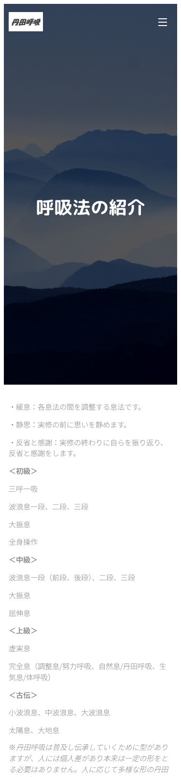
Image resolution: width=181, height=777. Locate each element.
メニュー (162, 21)
